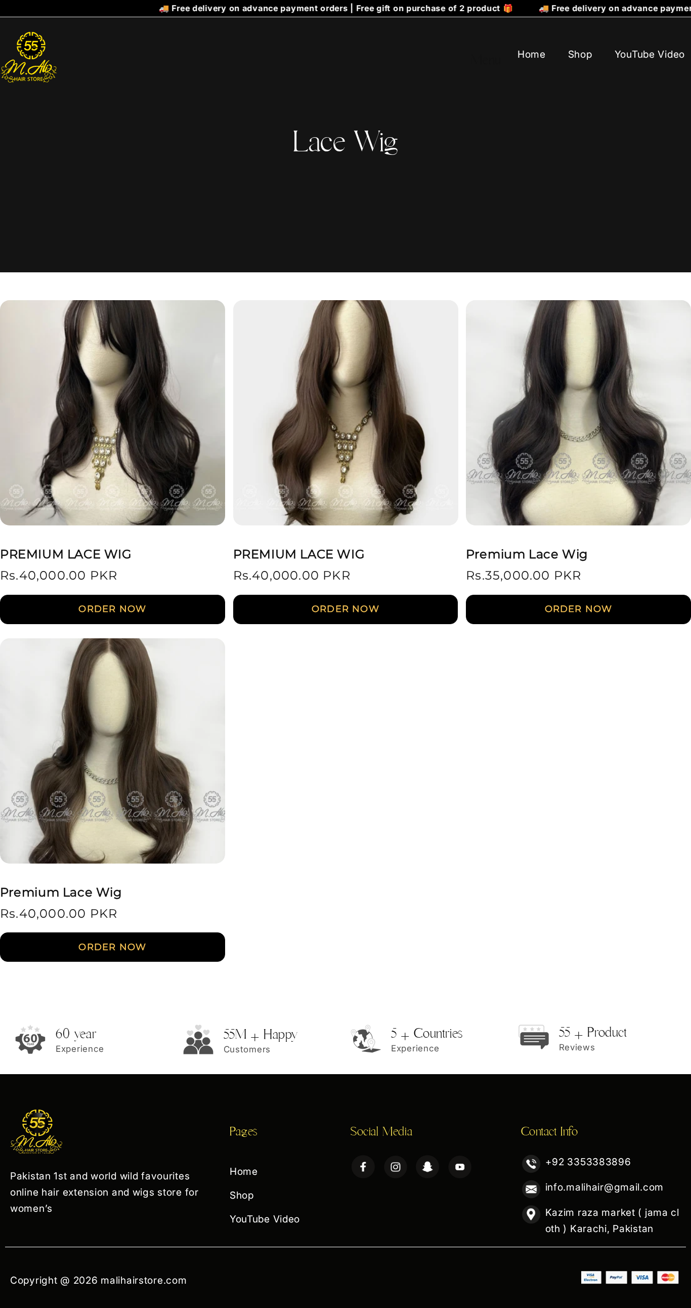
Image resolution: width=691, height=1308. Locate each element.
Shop (580, 54)
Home (531, 54)
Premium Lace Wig (527, 554)
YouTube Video (650, 54)
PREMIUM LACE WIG (66, 554)
